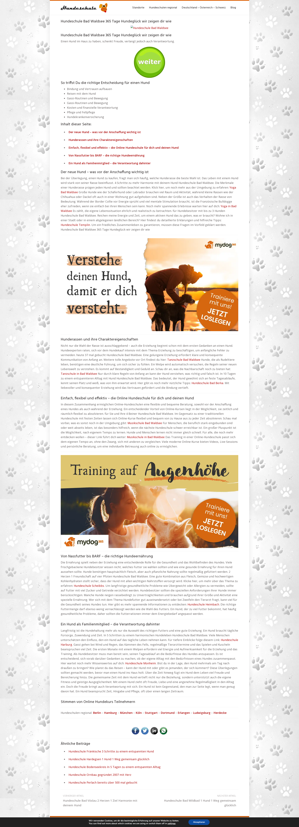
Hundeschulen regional (163, 7)
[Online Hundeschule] (149, 61)
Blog (233, 7)
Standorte (138, 7)
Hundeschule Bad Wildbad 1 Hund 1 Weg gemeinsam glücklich (200, 800)
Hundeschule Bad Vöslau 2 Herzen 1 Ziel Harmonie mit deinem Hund (100, 800)
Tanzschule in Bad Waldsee (79, 374)
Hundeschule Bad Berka (207, 383)
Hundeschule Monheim (140, 663)
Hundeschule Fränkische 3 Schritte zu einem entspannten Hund (111, 751)
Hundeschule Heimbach (203, 604)
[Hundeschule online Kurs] (84, 7)
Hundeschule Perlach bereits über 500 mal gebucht (103, 782)
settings (172, 823)
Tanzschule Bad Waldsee (183, 360)
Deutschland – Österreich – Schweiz (204, 7)
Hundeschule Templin (75, 225)
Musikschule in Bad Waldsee (146, 437)
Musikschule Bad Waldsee (145, 423)
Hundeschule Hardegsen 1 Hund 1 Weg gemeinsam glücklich (109, 759)
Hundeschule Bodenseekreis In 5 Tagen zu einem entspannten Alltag (115, 767)
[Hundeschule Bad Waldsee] (149, 27)
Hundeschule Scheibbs (89, 586)
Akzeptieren (199, 822)
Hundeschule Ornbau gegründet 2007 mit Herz (100, 775)
